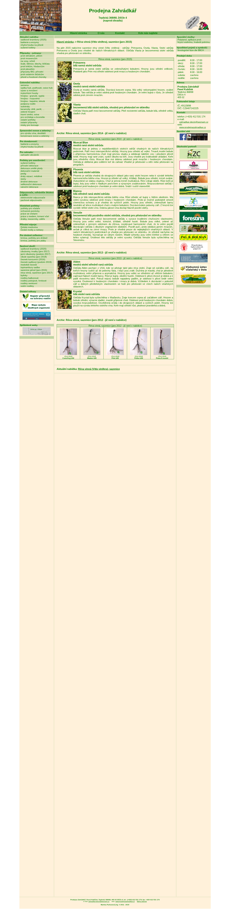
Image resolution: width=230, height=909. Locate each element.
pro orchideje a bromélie (33, 117)
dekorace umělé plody (32, 168)
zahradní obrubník (30, 155)
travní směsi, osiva (30, 114)
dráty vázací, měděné (31, 176)
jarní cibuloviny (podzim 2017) (35, 254)
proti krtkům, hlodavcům (32, 66)
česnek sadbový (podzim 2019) (36, 262)
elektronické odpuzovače (33, 197)
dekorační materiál (30, 171)
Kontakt (119, 33)
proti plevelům (28, 69)
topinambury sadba (30, 267)
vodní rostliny (27, 286)
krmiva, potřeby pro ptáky (33, 240)
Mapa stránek (142, 901)
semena (25, 85)
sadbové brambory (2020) (33, 248)
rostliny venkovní (29, 283)
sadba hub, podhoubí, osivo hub (37, 88)
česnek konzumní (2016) (33, 259)
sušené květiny (28, 47)
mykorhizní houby (29, 93)
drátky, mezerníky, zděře (33, 219)
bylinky (24, 275)
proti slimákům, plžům (31, 55)
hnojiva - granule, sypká (32, 96)
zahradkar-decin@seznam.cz (193, 122)
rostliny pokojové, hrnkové (33, 280)
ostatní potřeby (28, 119)
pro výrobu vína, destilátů (33, 133)
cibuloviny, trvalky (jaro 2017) (35, 251)
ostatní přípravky (29, 122)
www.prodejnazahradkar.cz (192, 127)
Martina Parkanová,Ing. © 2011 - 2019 (115, 905)
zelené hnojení (28, 112)
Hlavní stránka (78, 33)
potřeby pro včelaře (30, 208)
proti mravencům (29, 58)
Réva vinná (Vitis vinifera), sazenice (99, 369)
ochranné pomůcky (30, 211)
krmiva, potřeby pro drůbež (34, 238)
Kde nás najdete (147, 33)
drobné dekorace (29, 181)
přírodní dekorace (29, 165)
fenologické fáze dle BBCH (191, 50)
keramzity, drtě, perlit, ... (32, 109)
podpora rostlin (28, 104)
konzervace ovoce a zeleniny (35, 136)
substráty (25, 106)
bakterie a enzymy (30, 42)
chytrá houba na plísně (32, 45)
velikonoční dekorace (31, 184)
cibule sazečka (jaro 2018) (34, 256)
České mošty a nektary (32, 230)
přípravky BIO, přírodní (32, 71)
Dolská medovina (29, 227)
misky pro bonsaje (30, 125)
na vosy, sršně (28, 61)
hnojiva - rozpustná (30, 98)
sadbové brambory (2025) (33, 39)
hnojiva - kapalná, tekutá (33, 101)
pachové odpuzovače (31, 200)
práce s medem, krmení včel (35, 216)
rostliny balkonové (29, 278)
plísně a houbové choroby (33, 77)
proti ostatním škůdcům (32, 74)
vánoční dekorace (29, 187)
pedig (23, 173)
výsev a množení (29, 90)
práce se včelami (29, 213)
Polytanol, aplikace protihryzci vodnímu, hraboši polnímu (194, 40)
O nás (101, 33)
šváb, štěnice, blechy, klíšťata (35, 63)
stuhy (23, 179)
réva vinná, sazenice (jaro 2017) (37, 272)
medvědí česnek (29, 264)
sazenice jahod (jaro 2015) (34, 270)
